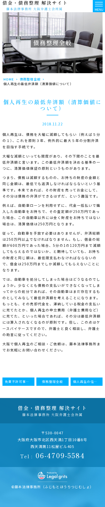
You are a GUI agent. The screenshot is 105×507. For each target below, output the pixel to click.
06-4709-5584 (52, 455)
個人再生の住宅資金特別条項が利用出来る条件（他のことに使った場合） (88, 381)
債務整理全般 (30, 79)
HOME (8, 79)
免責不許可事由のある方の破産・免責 (19, 381)
